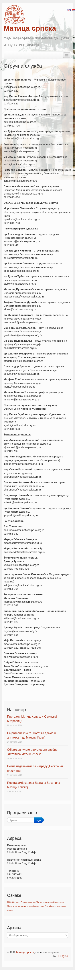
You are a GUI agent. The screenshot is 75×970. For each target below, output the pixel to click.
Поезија (48, 906)
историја (62, 906)
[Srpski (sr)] (73, 10)
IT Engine (62, 956)
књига (10, 910)
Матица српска (25, 952)
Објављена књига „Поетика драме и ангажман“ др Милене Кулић (31, 735)
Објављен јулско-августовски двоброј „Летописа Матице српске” (32, 751)
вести (55, 906)
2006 (9, 902)
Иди (39, 820)
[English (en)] (69, 10)
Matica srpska (14, 14)
